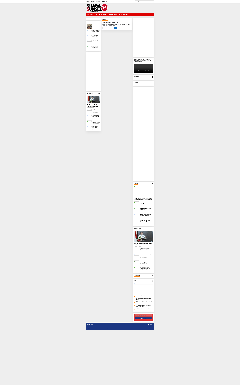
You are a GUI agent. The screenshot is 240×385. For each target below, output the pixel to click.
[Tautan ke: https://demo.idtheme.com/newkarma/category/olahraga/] (152, 281)
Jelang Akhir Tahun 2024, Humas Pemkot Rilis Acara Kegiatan (95, 122)
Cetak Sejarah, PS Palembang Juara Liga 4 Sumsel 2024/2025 (143, 309)
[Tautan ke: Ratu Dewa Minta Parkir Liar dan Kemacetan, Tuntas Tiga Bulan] (89, 47)
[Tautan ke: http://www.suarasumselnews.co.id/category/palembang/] (152, 77)
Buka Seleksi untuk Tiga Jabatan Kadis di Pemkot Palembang (93, 105)
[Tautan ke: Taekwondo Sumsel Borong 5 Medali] (143, 288)
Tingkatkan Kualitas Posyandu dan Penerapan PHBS (95, 36)
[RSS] (152, 325)
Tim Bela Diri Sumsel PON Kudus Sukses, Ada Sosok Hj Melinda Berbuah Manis (144, 302)
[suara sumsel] (97, 8)
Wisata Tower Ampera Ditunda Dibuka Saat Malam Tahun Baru (95, 116)
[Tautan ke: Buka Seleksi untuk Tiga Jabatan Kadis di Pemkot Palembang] (93, 99)
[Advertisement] (93, 71)
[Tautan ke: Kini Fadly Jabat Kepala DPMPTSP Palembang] (89, 31)
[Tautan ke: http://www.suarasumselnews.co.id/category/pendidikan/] (152, 82)
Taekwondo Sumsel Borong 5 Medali (141, 295)
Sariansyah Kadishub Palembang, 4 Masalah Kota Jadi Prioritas (95, 41)
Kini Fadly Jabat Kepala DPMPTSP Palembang (96, 31)
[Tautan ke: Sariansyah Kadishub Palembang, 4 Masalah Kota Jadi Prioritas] (89, 42)
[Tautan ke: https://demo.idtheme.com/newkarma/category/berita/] (99, 94)
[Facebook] (148, 325)
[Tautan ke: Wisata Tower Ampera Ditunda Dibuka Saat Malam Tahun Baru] (89, 117)
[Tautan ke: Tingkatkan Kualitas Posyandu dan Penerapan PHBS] (89, 37)
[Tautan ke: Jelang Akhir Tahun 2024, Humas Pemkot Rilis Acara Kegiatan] (89, 122)
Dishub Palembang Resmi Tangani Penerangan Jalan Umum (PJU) (95, 127)
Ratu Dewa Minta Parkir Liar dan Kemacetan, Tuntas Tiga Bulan (95, 47)
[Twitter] (150, 325)
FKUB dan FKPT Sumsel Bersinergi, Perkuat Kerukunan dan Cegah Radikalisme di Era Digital (95, 110)
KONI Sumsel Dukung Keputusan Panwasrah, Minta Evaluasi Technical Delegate (143, 306)
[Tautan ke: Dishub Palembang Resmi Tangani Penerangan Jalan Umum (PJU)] (89, 127)
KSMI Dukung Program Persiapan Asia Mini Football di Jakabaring (144, 299)
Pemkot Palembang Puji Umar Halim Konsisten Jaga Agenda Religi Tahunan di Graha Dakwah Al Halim (96, 25)
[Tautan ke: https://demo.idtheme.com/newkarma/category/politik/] (152, 275)
